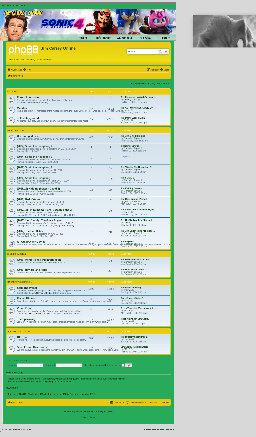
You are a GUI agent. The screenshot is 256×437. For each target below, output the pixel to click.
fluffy (126, 222)
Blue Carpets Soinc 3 (132, 298)
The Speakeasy (26, 319)
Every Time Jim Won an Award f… (139, 308)
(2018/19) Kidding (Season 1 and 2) (38, 188)
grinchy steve (130, 99)
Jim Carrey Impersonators (134, 347)
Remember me (113, 365)
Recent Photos (26, 298)
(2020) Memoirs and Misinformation (39, 259)
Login (9, 360)
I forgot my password (94, 365)
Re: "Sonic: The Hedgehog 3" (136, 167)
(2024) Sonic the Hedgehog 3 (34, 156)
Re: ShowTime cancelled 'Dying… (139, 209)
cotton (127, 110)
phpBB (77, 412)
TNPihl (127, 120)
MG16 (127, 310)
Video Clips (24, 308)
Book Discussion (16, 254)
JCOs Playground (28, 118)
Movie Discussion (16, 130)
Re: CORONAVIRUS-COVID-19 (137, 108)
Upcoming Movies (28, 136)
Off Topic (22, 337)
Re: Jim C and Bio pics (133, 136)
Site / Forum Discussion (32, 347)
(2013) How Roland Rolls (32, 269)
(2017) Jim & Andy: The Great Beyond (40, 220)
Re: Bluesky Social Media (134, 337)
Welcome (12, 92)
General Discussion (18, 331)
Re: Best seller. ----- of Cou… (136, 259)
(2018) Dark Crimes (28, 199)
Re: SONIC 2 (127, 178)
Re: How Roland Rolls (132, 269)
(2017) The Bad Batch (30, 231)
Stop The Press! (27, 287)
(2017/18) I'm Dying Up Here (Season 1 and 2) (44, 209)
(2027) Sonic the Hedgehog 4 (34, 146)
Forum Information (28, 97)
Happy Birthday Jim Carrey (135, 319)
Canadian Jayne (132, 138)
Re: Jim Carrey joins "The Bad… (138, 231)
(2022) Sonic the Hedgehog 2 (34, 167)
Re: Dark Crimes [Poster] (134, 199)
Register (21, 360)
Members (22, 108)
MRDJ (93, 394)
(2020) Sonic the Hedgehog (33, 178)
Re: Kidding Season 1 (132, 188)
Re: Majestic (127, 241)
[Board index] (24, 49)
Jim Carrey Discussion (19, 282)
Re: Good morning (131, 287)
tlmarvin (128, 290)
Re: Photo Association (133, 118)
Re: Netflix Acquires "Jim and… (137, 220)
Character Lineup (130, 146)
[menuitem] (27, 69)
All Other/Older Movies (31, 241)
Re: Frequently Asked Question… (138, 97)
